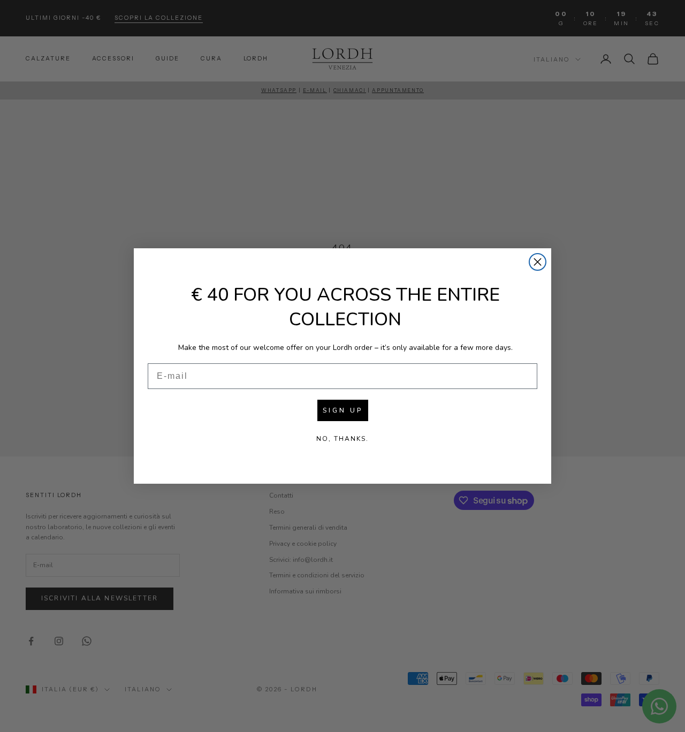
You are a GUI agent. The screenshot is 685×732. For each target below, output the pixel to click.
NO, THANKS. (342, 438)
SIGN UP (343, 410)
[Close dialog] (537, 262)
